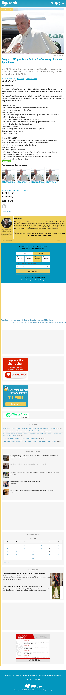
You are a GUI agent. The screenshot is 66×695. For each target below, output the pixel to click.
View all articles (7, 211)
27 (7, 558)
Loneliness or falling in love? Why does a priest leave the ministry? (28, 464)
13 (7, 551)
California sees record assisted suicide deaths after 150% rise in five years (23, 431)
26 (58, 555)
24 (41, 555)
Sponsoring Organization (30, 675)
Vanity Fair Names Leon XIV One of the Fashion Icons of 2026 (22, 586)
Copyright (50, 675)
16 (33, 551)
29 (24, 558)
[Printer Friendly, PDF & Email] (6, 161)
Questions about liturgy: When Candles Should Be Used (25, 481)
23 (33, 555)
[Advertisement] (33, 306)
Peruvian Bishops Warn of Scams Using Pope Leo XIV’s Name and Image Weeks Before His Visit (29, 428)
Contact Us (57, 675)
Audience (18, 675)
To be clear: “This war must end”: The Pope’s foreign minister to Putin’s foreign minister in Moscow (29, 441)
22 (24, 555)
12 (58, 548)
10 (41, 548)
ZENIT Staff (20, 79)
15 (24, 551)
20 (7, 555)
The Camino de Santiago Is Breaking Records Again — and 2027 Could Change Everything (34, 472)
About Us (8, 675)
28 (16, 558)
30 (33, 558)
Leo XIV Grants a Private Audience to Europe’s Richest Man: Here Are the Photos (32, 490)
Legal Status (42, 675)
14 (16, 551)
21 (16, 555)
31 (41, 558)
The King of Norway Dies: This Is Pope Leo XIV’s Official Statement (21, 438)
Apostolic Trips (6, 9)
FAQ (13, 675)
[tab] (24, 636)
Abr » (8, 562)
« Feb (4, 562)
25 (50, 555)
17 (41, 551)
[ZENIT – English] (18, 3)
